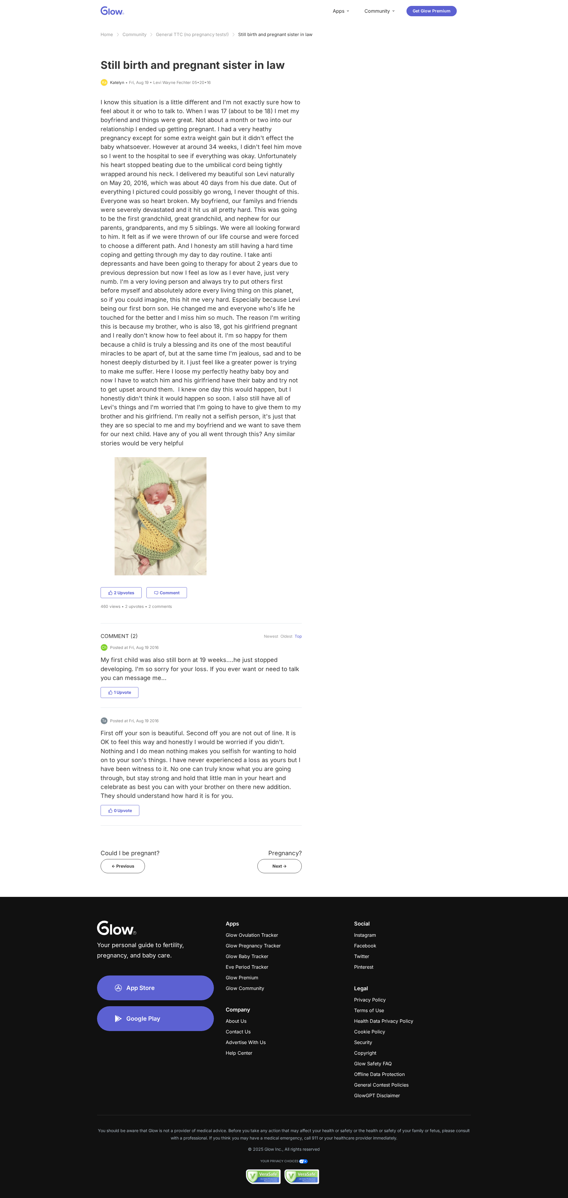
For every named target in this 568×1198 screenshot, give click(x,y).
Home (107, 34)
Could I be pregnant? (130, 853)
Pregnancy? (285, 853)
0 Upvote (123, 810)
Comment (170, 592)
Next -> (279, 866)
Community (134, 34)
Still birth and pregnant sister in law (275, 34)
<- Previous (123, 866)
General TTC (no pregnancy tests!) (192, 34)
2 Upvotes (124, 592)
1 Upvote (122, 692)
